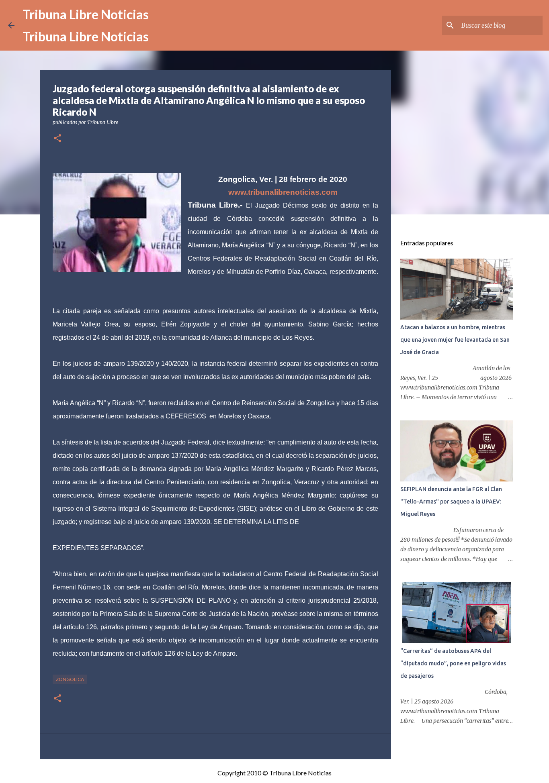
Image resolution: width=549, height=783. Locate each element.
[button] (57, 138)
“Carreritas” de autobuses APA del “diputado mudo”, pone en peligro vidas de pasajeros (453, 663)
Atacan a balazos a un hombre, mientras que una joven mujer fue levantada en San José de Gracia (455, 339)
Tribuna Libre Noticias (86, 14)
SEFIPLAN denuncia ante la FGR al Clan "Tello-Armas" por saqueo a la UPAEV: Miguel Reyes (451, 501)
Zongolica (70, 679)
